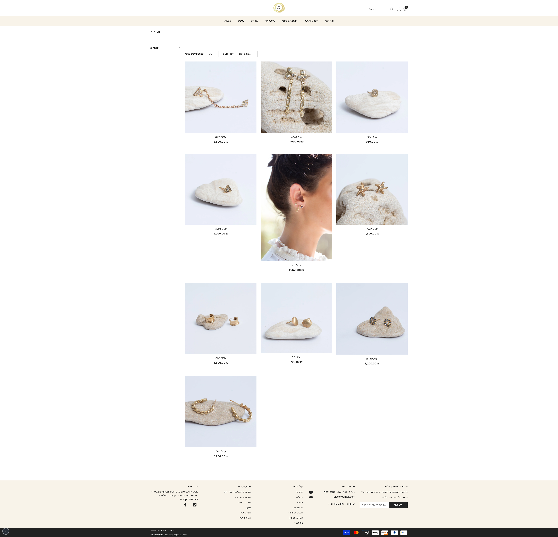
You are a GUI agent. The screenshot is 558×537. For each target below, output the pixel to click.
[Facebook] (185, 504)
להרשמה (398, 505)
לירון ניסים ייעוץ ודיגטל (159, 535)
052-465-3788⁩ (346, 492)
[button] (212, 54)
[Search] (381, 9)
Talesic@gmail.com (343, 496)
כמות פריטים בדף (194, 53)
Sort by (228, 53)
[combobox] (378, 9)
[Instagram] (194, 504)
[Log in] (399, 9)
